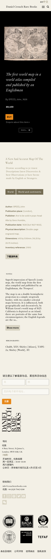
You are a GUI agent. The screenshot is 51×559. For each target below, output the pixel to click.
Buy (9, 117)
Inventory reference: (15, 247)
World (10, 192)
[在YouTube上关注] (23, 496)
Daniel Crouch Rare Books (21, 6)
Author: (9, 206)
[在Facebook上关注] (4, 496)
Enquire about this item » (18, 122)
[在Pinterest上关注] (14, 496)
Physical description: (15, 229)
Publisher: (10, 215)
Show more (13, 327)
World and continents (29, 192)
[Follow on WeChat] (4, 502)
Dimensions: (11, 238)
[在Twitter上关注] (19, 496)
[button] (43, 7)
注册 (6, 401)
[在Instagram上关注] (9, 496)
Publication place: (14, 211)
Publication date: (13, 224)
